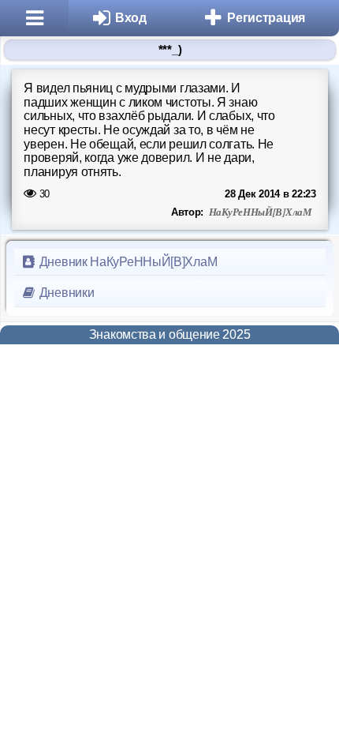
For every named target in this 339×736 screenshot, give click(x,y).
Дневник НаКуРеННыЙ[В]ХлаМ (126, 261)
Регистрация (266, 17)
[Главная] (34, 18)
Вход (131, 17)
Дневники (65, 292)
